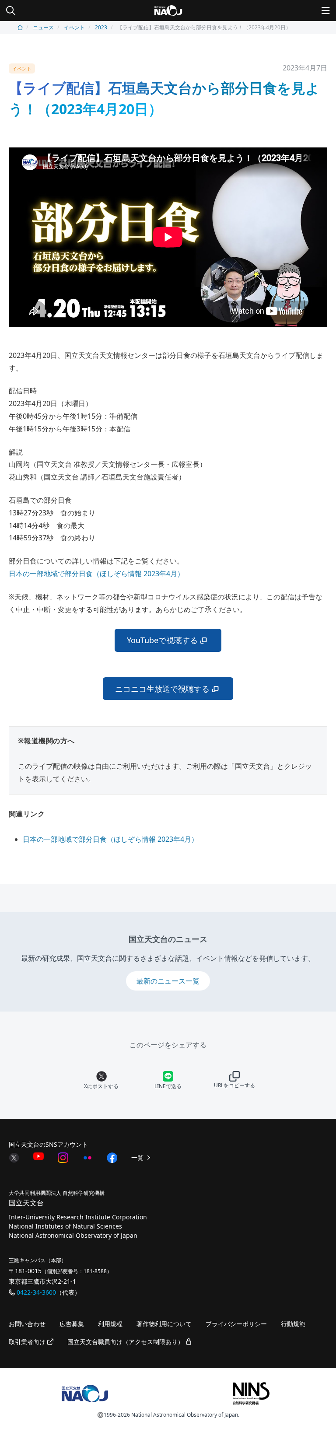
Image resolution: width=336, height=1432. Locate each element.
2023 (101, 27)
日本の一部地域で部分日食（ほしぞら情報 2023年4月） (96, 573)
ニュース (43, 27)
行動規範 (293, 1324)
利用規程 (110, 1324)
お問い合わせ (27, 1324)
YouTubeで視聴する (162, 640)
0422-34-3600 (36, 1292)
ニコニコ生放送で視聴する (162, 688)
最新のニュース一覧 (168, 981)
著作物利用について (164, 1324)
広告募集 (72, 1324)
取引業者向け (28, 1341)
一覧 (138, 1157)
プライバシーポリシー (236, 1324)
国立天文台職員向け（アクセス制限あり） (126, 1341)
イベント (74, 27)
